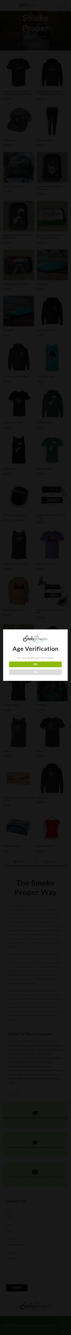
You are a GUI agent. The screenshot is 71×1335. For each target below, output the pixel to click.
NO (35, 672)
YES (35, 664)
